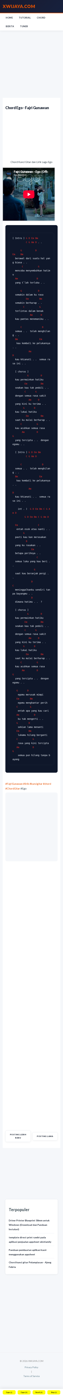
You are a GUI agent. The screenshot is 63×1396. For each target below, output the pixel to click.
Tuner (24, 26)
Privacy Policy (31, 1367)
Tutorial (25, 17)
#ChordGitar (12, 788)
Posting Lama (45, 1136)
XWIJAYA (19, 6)
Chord (41, 17)
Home (9, 17)
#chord (47, 783)
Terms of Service (31, 1376)
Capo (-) (9, 1392)
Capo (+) (24, 1392)
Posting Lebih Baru (18, 1136)
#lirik (26, 783)
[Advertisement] (31, 64)
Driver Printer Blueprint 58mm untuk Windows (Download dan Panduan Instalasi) (29, 1225)
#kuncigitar (36, 783)
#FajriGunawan (14, 783)
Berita (10, 26)
